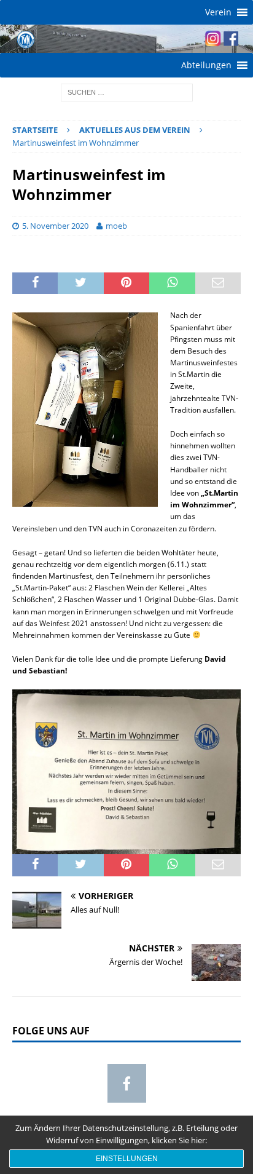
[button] (218, 12)
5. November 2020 (55, 225)
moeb (116, 225)
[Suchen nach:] (127, 91)
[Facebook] (126, 1083)
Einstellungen (127, 1158)
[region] (126, 39)
